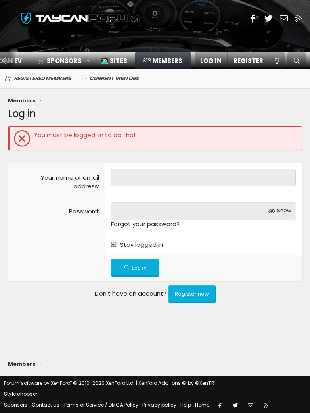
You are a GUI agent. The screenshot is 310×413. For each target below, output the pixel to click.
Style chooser (20, 393)
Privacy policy (159, 404)
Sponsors (15, 404)
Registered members (42, 78)
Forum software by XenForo (69, 383)
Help (185, 404)
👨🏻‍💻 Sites (114, 60)
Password (83, 211)
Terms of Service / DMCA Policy (100, 404)
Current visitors (114, 78)
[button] (61, 60)
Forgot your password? (145, 224)
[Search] (296, 60)
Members (167, 60)
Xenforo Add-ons (176, 383)
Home (202, 404)
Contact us (45, 404)
